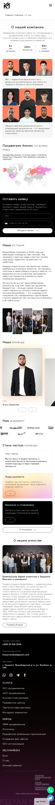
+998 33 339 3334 (12, 645)
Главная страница (14, 15)
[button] (22, 410)
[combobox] (7, 223)
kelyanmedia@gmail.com (16, 655)
